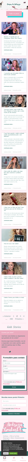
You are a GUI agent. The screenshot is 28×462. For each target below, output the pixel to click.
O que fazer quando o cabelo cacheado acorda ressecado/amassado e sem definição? (14, 134)
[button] (22, 458)
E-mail (5, 366)
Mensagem (6, 371)
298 (11, 319)
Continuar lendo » (8, 50)
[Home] (14, 458)
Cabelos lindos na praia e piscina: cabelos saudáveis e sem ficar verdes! (13, 277)
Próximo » (19, 319)
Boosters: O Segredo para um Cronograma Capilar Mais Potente (13, 37)
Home (14, 460)
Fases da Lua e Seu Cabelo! (11, 244)
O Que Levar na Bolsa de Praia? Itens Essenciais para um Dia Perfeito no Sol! (14, 208)
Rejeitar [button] (6, 453)
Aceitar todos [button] (13, 453)
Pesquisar (23, 460)
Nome (4, 360)
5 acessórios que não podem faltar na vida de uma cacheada (14, 74)
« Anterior (7, 316)
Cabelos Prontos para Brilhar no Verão (14, 298)
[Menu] (5, 458)
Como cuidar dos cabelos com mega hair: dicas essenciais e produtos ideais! (13, 172)
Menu (4, 460)
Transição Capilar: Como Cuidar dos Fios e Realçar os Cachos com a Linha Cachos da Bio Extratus (14, 111)
